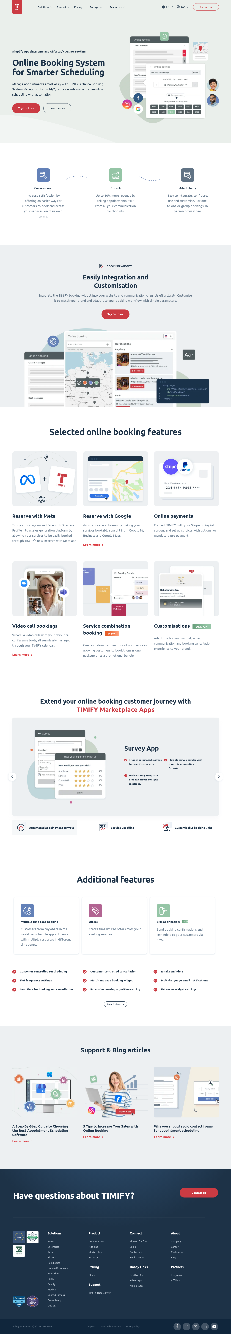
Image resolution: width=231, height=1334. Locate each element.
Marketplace (95, 1252)
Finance (52, 1257)
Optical (51, 1305)
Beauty (51, 1284)
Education (53, 1273)
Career (175, 1246)
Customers (177, 1252)
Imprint (91, 1326)
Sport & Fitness (56, 1294)
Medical (52, 1289)
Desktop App (137, 1275)
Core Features (96, 1241)
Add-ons (93, 1246)
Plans (92, 1275)
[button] (12, 777)
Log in (133, 1246)
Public (51, 1278)
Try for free (206, 6)
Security (93, 1257)
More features (114, 1004)
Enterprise (96, 7)
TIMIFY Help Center (100, 1292)
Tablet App (136, 1280)
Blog (173, 1257)
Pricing (78, 7)
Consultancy (54, 1300)
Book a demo (137, 1257)
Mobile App (136, 1285)
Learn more (57, 108)
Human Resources (58, 1268)
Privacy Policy (133, 1326)
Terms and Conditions (110, 1326)
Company (176, 1241)
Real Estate (54, 1262)
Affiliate (175, 1280)
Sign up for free (138, 1241)
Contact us (199, 1192)
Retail (51, 1252)
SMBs (51, 1241)
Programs (176, 1275)
